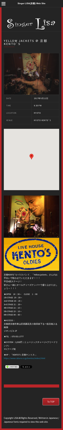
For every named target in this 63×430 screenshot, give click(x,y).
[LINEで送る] (12, 366)
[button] (31, 157)
